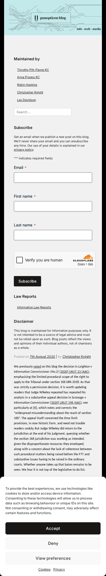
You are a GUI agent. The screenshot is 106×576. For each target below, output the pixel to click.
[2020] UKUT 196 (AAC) (66, 402)
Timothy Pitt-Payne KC (33, 70)
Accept (53, 528)
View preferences (53, 558)
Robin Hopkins (27, 85)
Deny (53, 543)
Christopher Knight (30, 92)
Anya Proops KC (28, 77)
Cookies (44, 569)
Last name (25, 225)
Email (20, 167)
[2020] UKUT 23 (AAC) (74, 372)
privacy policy (23, 149)
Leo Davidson (26, 100)
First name (25, 196)
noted (37, 366)
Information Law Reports (34, 307)
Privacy (59, 569)
